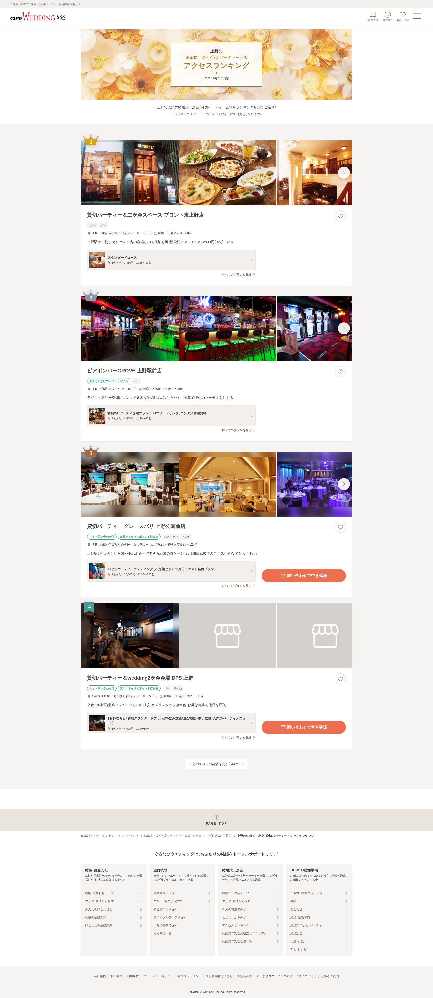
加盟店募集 (244, 976)
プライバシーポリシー (158, 976)
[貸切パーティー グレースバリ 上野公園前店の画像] (216, 484)
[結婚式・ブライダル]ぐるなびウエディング (109, 836)
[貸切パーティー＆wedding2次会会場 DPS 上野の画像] (216, 635)
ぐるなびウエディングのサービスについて (284, 976)
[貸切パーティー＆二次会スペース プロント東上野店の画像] (216, 172)
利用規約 (117, 976)
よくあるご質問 (328, 976)
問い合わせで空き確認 (307, 575)
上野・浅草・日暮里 (219, 836)
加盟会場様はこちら (219, 976)
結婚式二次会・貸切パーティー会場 (167, 836)
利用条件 (133, 976)
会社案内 (100, 976)
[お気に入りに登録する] (340, 215)
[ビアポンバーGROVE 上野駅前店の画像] (216, 328)
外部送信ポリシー (189, 976)
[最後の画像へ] (344, 173)
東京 (199, 836)
